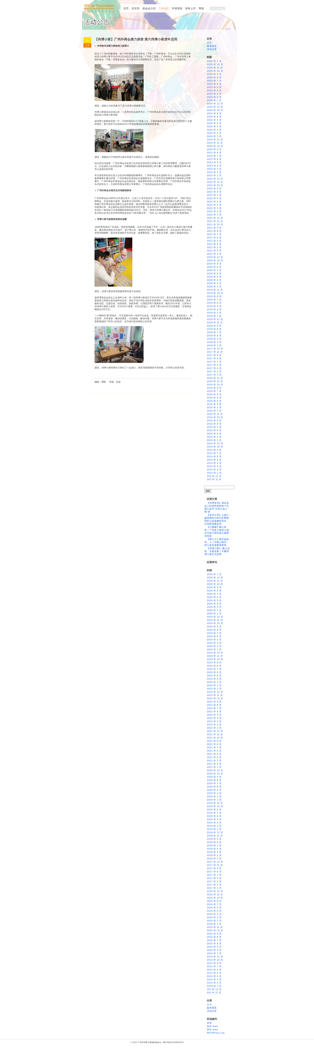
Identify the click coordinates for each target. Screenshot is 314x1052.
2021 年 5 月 (214, 241)
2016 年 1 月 (214, 410)
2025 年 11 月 (215, 67)
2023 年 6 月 (214, 159)
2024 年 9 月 (214, 113)
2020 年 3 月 (214, 283)
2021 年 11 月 (215, 221)
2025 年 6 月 (214, 84)
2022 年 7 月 (214, 195)
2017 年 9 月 (214, 355)
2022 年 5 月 (214, 201)
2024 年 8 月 (214, 116)
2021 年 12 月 (215, 218)
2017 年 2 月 (214, 371)
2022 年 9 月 (214, 188)
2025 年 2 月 (214, 97)
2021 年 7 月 (214, 234)
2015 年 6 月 (214, 430)
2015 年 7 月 (214, 427)
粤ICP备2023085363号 (173, 1042)
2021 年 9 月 (214, 227)
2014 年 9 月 (214, 450)
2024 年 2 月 (214, 133)
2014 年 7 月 (214, 453)
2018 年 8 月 (214, 329)
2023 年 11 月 (215, 142)
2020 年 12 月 (215, 257)
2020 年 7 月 (214, 270)
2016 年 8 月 (214, 388)
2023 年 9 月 (214, 149)
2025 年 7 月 (214, 80)
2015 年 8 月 (214, 423)
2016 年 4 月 (214, 401)
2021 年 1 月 (214, 254)
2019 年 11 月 (215, 290)
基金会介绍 (149, 8)
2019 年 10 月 (215, 293)
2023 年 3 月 (214, 169)
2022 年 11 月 (215, 182)
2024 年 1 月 (214, 136)
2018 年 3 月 (214, 339)
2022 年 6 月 (214, 198)
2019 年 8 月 (214, 296)
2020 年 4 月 (214, 280)
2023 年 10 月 (215, 146)
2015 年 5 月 (214, 433)
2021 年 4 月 (214, 244)
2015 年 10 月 (215, 417)
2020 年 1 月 (214, 286)
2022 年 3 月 (214, 208)
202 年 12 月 (214, 476)
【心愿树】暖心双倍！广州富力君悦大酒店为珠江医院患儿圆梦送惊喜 (216, 531)
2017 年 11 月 (215, 352)
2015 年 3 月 (214, 437)
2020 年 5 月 (214, 276)
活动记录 (212, 49)
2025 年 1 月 (214, 100)
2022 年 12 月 (215, 178)
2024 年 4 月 (214, 126)
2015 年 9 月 (214, 420)
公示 (209, 42)
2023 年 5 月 (214, 162)
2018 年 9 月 (214, 325)
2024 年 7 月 (214, 120)
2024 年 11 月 (215, 107)
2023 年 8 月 (214, 152)
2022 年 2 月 (214, 211)
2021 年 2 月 (214, 250)
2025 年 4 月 (214, 90)
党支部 (136, 8)
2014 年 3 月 (214, 466)
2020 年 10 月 (215, 260)
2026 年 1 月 (214, 61)
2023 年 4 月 (214, 165)
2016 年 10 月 (215, 384)
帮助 (201, 8)
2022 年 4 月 (214, 205)
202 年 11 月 (214, 479)
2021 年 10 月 (215, 224)
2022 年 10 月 (215, 185)
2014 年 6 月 (214, 456)
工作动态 (163, 8)
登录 (209, 1023)
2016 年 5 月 (214, 397)
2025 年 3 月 (214, 93)
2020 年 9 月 (214, 263)
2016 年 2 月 (214, 407)
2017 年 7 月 (214, 361)
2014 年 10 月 (215, 446)
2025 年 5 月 (214, 87)
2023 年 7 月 (214, 156)
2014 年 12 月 (215, 443)
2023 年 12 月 (215, 139)
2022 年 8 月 (214, 192)
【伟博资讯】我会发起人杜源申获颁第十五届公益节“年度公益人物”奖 (216, 507)
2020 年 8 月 (214, 267)
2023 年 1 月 (214, 175)
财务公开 (190, 8)
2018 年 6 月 (214, 335)
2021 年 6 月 (214, 237)
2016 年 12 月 (215, 378)
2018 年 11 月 (215, 322)
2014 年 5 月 (214, 459)
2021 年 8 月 (214, 231)
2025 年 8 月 (214, 77)
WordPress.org (216, 1032)
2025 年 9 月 (214, 74)
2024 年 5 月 (214, 123)
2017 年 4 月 (214, 368)
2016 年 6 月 (214, 394)
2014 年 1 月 (214, 473)
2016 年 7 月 (214, 391)
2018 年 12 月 (215, 319)
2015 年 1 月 (214, 440)
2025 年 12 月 (215, 64)
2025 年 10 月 (215, 71)
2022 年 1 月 (214, 214)
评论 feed (212, 1029)
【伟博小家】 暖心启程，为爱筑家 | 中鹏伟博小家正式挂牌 (217, 551)
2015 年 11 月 (215, 414)
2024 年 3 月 (214, 129)
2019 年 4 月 (214, 306)
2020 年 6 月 (214, 273)
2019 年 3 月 (214, 309)
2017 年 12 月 (215, 348)
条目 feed (212, 1026)
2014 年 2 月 (214, 469)
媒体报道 (212, 46)
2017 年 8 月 (214, 358)
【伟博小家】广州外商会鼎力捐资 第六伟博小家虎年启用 (136, 39)
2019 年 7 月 (214, 299)
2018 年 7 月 (214, 332)
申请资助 (177, 8)
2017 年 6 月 (214, 365)
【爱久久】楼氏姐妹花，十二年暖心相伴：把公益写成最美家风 (216, 542)
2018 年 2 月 (214, 342)
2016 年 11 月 (215, 381)
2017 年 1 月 (214, 374)
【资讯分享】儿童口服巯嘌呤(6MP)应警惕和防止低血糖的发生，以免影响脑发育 (216, 519)
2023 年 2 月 (214, 172)
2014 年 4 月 (214, 463)
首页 (126, 8)
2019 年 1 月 (214, 316)
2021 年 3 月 (214, 247)
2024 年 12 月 (215, 103)
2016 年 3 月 (214, 404)
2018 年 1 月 (214, 345)
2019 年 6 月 (214, 303)
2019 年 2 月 (214, 312)
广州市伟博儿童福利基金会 (149, 1042)
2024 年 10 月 (215, 110)
